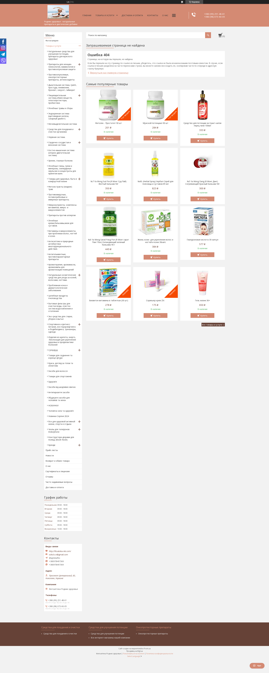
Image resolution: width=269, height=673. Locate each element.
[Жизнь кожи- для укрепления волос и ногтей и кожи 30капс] (155, 221)
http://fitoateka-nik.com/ (60, 551)
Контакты (152, 15)
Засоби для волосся (58, 371)
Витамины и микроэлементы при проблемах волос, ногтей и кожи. (62, 233)
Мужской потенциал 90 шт (155, 123)
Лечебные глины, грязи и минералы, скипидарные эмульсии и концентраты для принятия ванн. (62, 170)
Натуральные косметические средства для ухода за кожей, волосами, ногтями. (62, 277)
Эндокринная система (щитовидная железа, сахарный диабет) (58, 116)
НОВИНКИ (53, 405)
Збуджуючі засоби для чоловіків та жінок (59, 399)
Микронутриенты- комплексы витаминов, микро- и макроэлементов (62, 207)
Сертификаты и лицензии (58, 471)
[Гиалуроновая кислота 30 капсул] (202, 221)
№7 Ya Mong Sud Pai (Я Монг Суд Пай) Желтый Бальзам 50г (108, 182)
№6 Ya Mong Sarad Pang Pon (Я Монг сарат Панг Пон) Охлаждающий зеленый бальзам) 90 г (108, 242)
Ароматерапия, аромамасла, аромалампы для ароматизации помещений (62, 267)
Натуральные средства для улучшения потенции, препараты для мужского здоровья (61, 55)
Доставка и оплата (132, 15)
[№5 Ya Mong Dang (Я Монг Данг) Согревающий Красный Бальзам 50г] (202, 163)
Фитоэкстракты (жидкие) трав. (60, 188)
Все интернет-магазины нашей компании (110, 637)
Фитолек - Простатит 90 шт (108, 123)
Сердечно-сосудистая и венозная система (59, 143)
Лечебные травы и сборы (60, 108)
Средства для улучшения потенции (107, 633)
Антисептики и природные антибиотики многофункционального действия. (60, 245)
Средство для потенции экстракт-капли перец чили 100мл (202, 124)
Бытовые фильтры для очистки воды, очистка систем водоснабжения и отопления (60, 307)
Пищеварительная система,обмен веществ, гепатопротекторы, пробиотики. (60, 99)
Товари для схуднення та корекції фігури (60, 356)
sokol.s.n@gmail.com (58, 554)
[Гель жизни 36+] (202, 282)
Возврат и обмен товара (57, 461)
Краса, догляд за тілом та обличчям (60, 364)
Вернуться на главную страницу (109, 72)
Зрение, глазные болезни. (60, 160)
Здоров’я (52, 381)
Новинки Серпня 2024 (58, 416)
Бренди (51, 445)
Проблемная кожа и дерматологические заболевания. (58, 288)
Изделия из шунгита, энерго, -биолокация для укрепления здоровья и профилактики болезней (62, 341)
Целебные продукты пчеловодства (58, 297)
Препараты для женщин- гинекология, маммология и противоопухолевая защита (61, 67)
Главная (86, 15)
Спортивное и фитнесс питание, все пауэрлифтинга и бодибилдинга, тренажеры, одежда (62, 328)
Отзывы (49, 476)
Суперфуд (53, 350)
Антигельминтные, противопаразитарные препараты (59, 257)
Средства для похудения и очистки (60, 633)
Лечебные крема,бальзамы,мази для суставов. (60, 223)
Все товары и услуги (212, 324)
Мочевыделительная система (62, 124)
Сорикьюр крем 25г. (155, 300)
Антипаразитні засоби (58, 392)
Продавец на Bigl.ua (134, 651)
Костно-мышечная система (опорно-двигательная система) (61, 153)
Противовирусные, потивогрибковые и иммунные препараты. (58, 197)
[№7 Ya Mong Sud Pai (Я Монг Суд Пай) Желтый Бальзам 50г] (108, 163)
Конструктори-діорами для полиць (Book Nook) (61, 438)
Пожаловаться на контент (133, 653)
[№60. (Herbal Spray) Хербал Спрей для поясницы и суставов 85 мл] (155, 163)
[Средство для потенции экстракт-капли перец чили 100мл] (202, 105)
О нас (165, 15)
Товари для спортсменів (60, 376)
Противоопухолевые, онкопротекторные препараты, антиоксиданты (61, 77)
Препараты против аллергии (62, 215)
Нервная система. (56, 137)
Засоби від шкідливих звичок (62, 387)
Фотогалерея (52, 40)
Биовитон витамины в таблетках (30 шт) (108, 300)
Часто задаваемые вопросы (59, 482)
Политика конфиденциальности (159, 653)
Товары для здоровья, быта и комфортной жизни (62, 180)
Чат (259, 665)
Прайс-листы (52, 450)
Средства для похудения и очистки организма (60, 130)
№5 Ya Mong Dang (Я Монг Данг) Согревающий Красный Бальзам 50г (202, 182)
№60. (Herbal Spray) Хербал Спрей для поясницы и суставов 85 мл (155, 182)
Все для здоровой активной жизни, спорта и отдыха (61, 422)
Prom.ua (147, 648)
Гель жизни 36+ (202, 300)
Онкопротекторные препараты (153, 633)
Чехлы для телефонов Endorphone (58, 430)
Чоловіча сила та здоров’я (61, 410)
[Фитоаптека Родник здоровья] (58, 11)
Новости (50, 455)
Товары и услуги (104, 15)
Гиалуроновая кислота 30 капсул (202, 239)
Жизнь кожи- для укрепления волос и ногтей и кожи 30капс (155, 240)
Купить (110, 138)
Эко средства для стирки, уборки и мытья (60, 317)
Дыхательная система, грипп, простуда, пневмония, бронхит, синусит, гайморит (62, 87)
